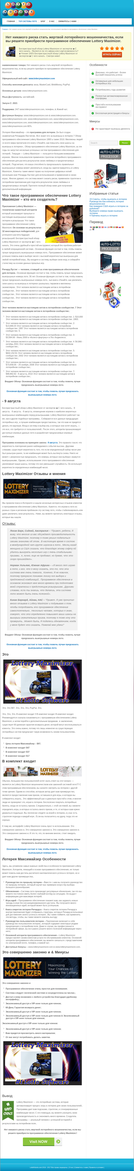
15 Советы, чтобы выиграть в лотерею (108, 199)
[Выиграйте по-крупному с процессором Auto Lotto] (110, 187)
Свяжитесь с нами (81, 1167)
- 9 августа (52, 443)
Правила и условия (96, 1167)
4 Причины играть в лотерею (104, 215)
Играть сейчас (112, 54)
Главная (5, 29)
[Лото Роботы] (18, 15)
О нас (71, 1167)
